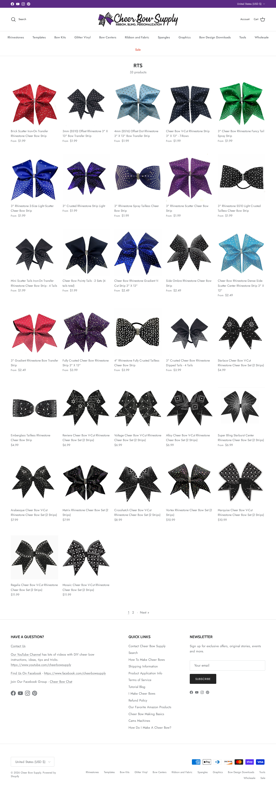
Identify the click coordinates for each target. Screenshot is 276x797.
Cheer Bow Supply (31, 773)
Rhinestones (16, 37)
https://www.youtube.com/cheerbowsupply (41, 664)
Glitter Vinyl (82, 37)
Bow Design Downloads (215, 37)
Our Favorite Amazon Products (150, 707)
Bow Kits (60, 37)
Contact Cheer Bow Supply (147, 646)
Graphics (185, 37)
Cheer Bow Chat (61, 681)
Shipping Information (143, 666)
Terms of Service (140, 680)
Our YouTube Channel (26, 654)
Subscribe (203, 679)
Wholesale (262, 37)
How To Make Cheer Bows (147, 659)
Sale (138, 49)
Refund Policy (138, 700)
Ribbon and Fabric (137, 37)
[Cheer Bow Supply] (138, 19)
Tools (242, 37)
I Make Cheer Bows (142, 693)
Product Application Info (145, 673)
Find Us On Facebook (26, 673)
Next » (144, 612)
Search (133, 652)
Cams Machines (139, 720)
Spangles (164, 37)
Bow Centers (107, 37)
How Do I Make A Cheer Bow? (150, 727)
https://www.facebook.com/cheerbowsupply (75, 673)
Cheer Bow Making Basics (146, 714)
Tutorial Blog (137, 686)
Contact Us (18, 646)
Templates (39, 37)
